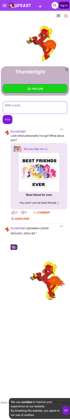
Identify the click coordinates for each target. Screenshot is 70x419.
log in (64, 5)
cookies (26, 402)
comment (43, 212)
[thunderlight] (35, 41)
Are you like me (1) (36, 149)
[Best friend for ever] (39, 172)
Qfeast (7, 402)
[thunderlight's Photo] (39, 277)
